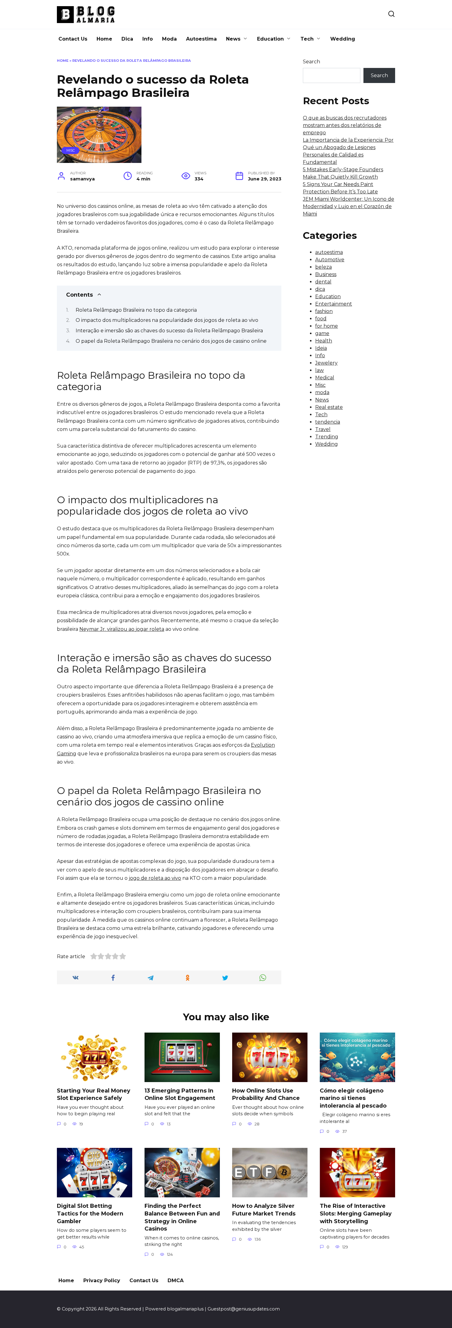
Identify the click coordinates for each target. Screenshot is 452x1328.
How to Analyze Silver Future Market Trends (263, 1210)
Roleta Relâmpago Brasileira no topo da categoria (136, 310)
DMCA (176, 1280)
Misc (70, 150)
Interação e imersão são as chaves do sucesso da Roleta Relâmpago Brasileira (169, 331)
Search (311, 62)
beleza (323, 267)
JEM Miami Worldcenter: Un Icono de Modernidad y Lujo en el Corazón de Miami (348, 206)
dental (323, 282)
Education (270, 39)
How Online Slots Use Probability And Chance (266, 1094)
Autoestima (201, 39)
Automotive (329, 260)
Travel (323, 429)
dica (320, 289)
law (319, 370)
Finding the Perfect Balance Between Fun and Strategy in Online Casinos (182, 1217)
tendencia (327, 422)
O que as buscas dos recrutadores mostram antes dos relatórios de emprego (345, 125)
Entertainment (333, 304)
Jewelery (326, 363)
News (233, 39)
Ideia (321, 348)
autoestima (329, 252)
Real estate (329, 407)
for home (326, 326)
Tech (307, 39)
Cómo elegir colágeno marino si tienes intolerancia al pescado (353, 1098)
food (321, 319)
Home (104, 39)
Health (323, 341)
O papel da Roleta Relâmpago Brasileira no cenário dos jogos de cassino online (172, 341)
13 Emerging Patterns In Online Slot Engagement (180, 1094)
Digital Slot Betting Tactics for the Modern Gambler (90, 1213)
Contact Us (72, 39)
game (322, 333)
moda (322, 392)
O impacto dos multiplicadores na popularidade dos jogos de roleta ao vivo (167, 320)
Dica (127, 39)
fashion (324, 311)
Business (325, 274)
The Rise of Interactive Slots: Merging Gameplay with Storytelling (356, 1213)
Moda (169, 39)
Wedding (342, 39)
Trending (326, 437)
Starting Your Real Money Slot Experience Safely (93, 1094)
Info (147, 39)
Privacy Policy (101, 1280)
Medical (324, 378)
